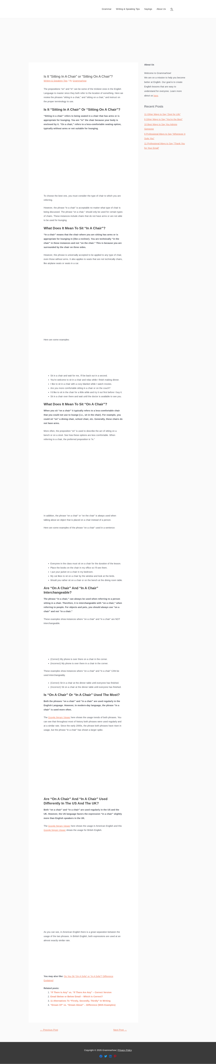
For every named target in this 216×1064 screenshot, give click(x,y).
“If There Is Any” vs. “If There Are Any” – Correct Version (80, 992)
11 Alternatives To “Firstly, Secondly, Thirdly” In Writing (80, 1001)
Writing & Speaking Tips (128, 9)
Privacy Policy (125, 1050)
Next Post (120, 1029)
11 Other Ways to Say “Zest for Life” (162, 114)
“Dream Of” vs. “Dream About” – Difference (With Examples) (83, 1005)
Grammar (106, 9)
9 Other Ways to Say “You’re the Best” (163, 119)
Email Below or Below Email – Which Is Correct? (76, 996)
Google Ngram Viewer (59, 717)
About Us (161, 9)
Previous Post (49, 1029)
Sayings (148, 9)
